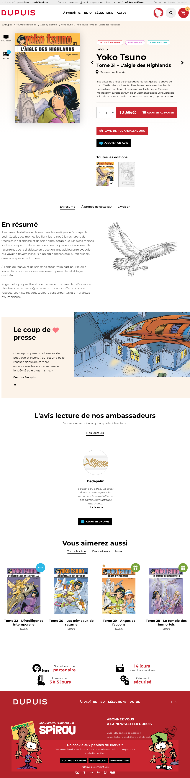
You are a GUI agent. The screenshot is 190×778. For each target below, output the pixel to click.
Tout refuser (98, 760)
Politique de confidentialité (95, 767)
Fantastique (135, 42)
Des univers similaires (107, 551)
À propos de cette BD (96, 206)
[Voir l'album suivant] (182, 63)
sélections (104, 12)
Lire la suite (165, 96)
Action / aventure (49, 24)
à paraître (72, 12)
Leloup (102, 49)
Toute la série (76, 551)
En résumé (67, 206)
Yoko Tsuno (67, 24)
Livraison (124, 206)
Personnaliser (119, 760)
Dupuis (19, 13)
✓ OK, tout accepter (73, 760)
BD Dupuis (6, 24)
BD (86, 12)
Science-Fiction (158, 42)
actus (122, 12)
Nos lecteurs (95, 433)
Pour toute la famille (26, 24)
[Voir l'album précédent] (92, 63)
